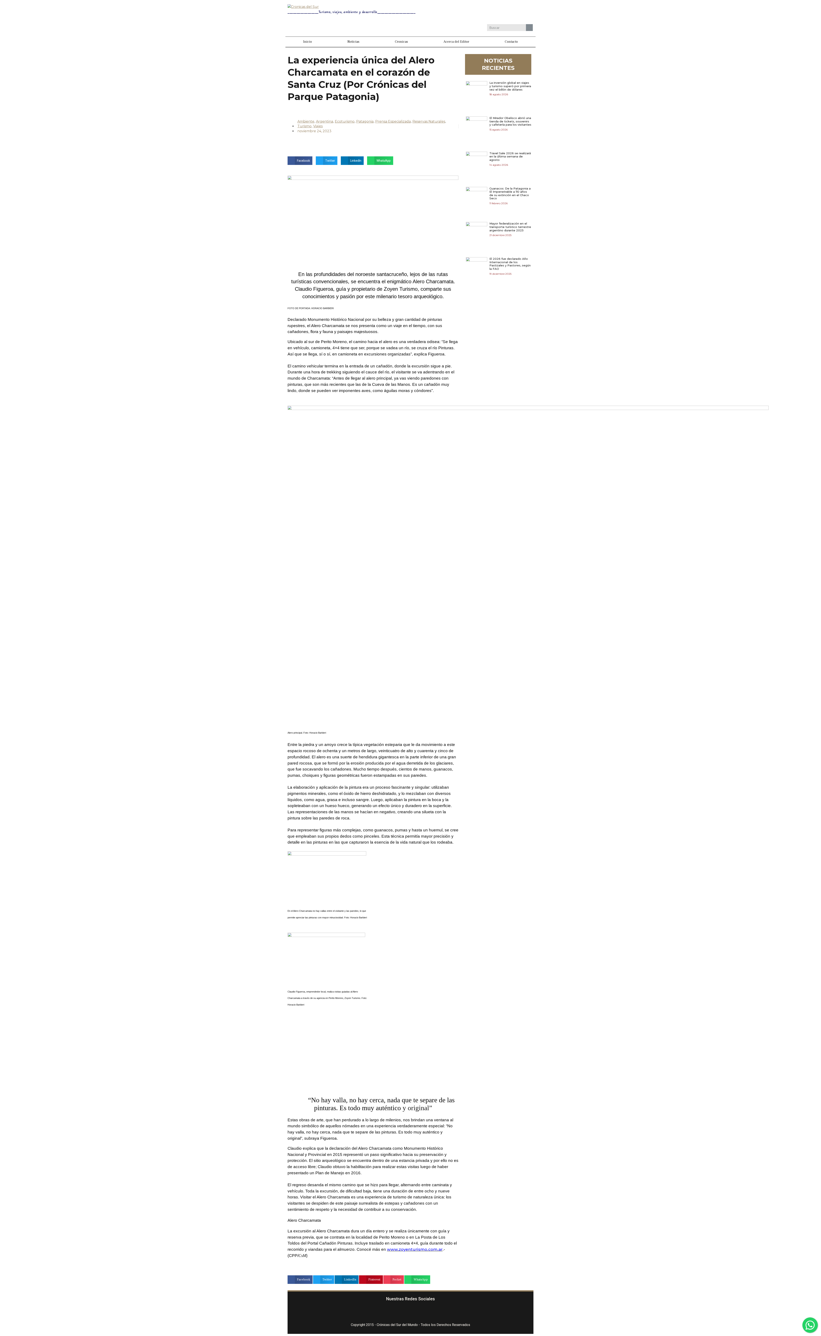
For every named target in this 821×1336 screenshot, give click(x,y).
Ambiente (305, 121)
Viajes (318, 126)
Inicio (307, 42)
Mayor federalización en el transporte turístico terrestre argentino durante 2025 (510, 227)
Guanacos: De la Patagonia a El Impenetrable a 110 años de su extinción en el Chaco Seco (510, 193)
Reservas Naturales (428, 121)
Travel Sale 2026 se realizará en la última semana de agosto (510, 156)
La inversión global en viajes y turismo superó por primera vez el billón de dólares (510, 86)
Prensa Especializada (393, 121)
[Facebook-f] (385, 1312)
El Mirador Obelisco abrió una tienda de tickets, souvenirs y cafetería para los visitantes (510, 121)
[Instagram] (482, 12)
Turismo (304, 126)
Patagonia (365, 121)
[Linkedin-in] (436, 1312)
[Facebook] (469, 12)
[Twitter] (494, 12)
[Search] (529, 27)
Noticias (353, 42)
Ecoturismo (344, 121)
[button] (300, 160)
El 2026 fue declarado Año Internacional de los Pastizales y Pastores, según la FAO (510, 263)
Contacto (511, 42)
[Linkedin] (506, 12)
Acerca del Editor (456, 42)
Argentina (324, 121)
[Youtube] (519, 12)
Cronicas (401, 42)
